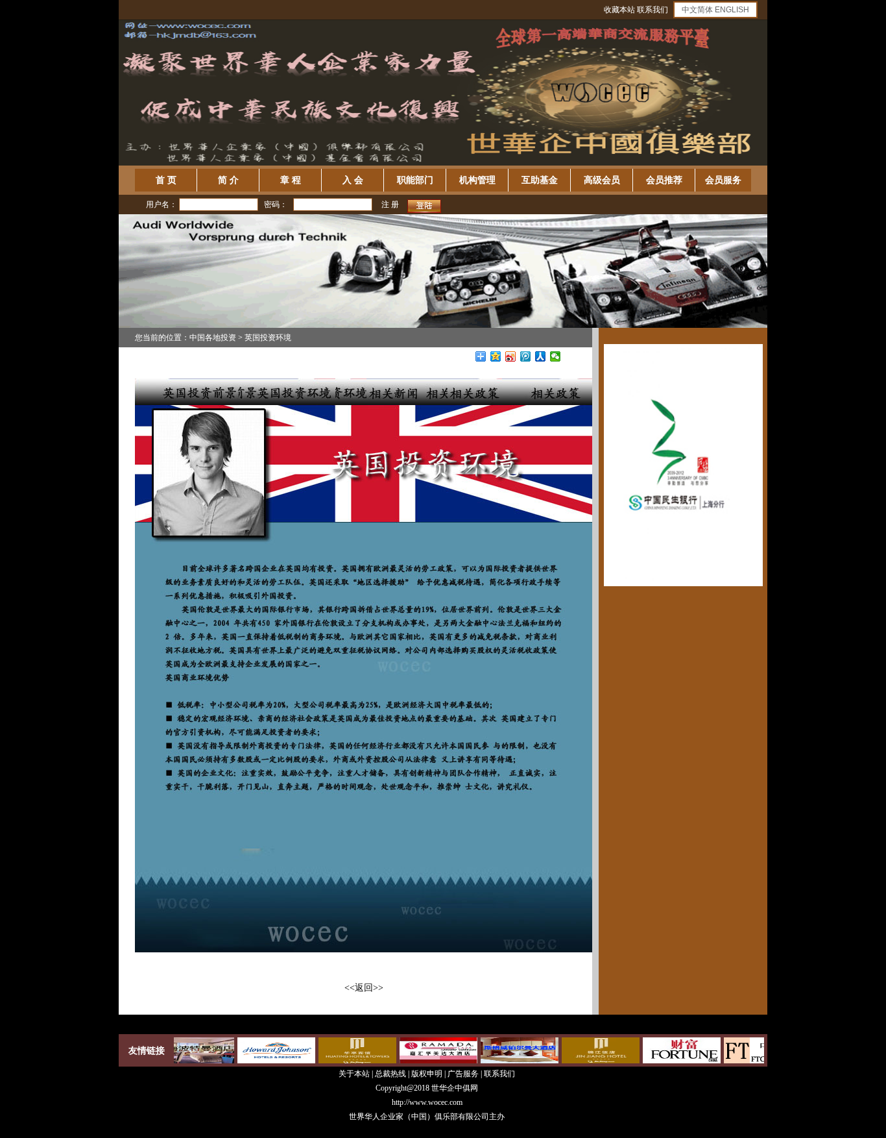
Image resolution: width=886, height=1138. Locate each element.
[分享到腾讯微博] (525, 356)
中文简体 (697, 9)
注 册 (390, 204)
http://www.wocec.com (427, 1102)
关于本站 (354, 1073)
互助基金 (539, 180)
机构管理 (477, 180)
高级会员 (602, 180)
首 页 (166, 180)
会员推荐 (664, 180)
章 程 (290, 180)
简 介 (228, 180)
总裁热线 (391, 1073)
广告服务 (463, 1073)
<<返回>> (363, 988)
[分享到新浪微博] (510, 356)
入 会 (352, 180)
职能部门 (415, 180)
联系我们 (652, 9)
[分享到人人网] (540, 356)
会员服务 (723, 180)
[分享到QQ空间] (495, 356)
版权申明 (426, 1073)
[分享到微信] (555, 356)
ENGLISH (732, 9)
